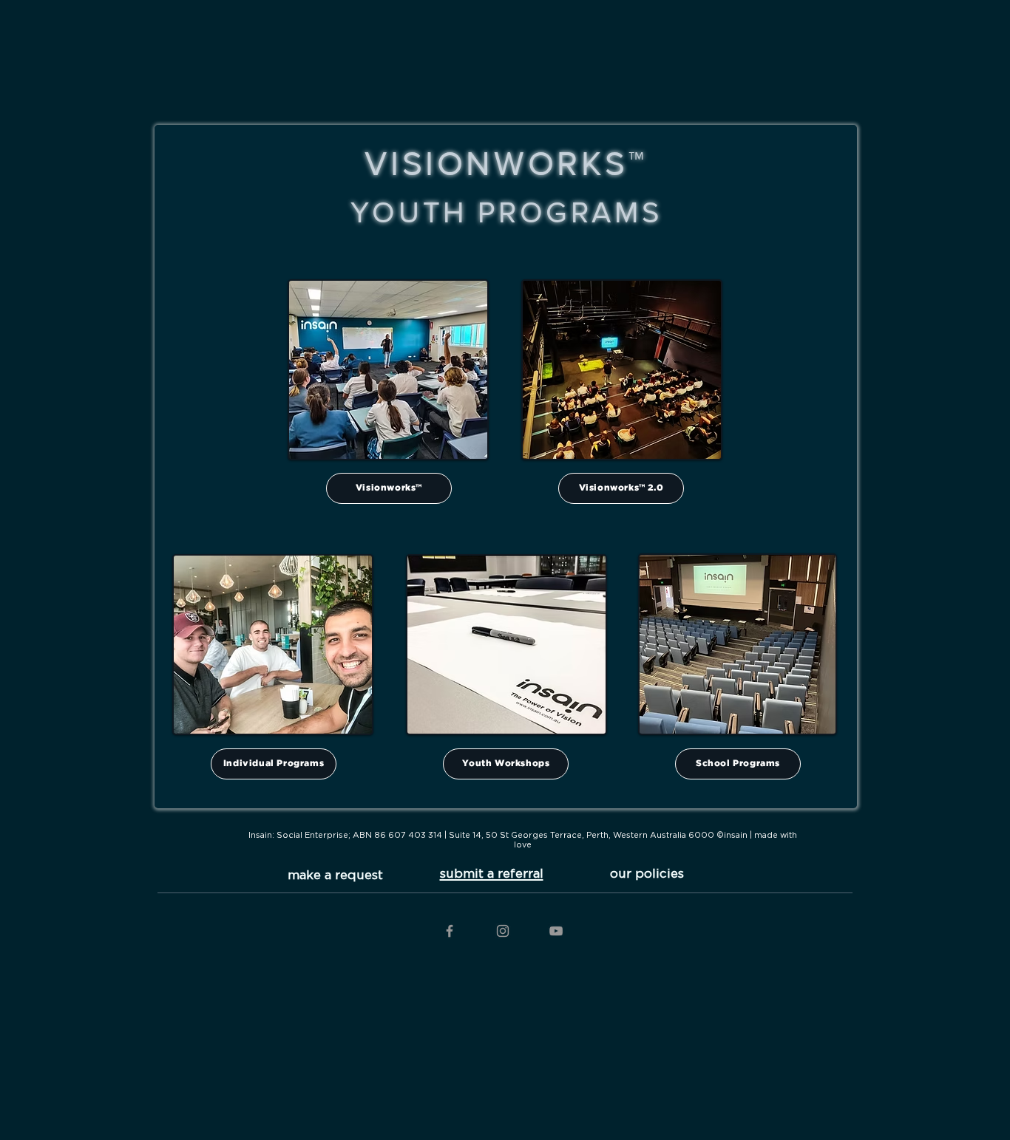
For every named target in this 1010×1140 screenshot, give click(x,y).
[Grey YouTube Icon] (556, 931)
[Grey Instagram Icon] (503, 931)
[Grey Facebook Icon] (449, 931)
